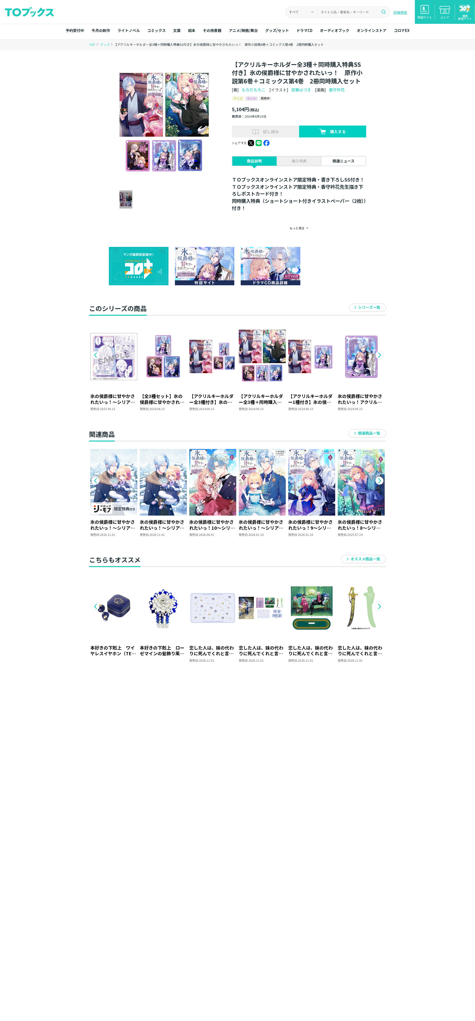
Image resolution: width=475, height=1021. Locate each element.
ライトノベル (129, 30)
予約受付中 (75, 30)
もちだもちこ (253, 90)
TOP (92, 44)
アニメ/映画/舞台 (243, 30)
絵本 (191, 30)
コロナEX (401, 30)
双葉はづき (301, 90)
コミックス (156, 30)
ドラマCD (304, 30)
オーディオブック (334, 30)
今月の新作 (101, 30)
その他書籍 (212, 30)
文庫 (177, 30)
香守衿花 (337, 90)
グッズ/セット (277, 30)
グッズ (105, 44)
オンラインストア (371, 30)
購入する (338, 131)
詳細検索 (400, 12)
